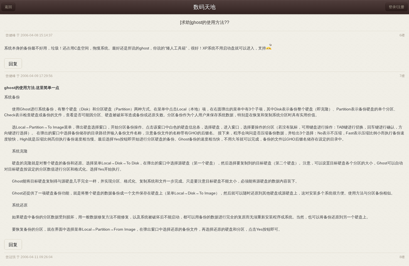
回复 (13, 63)
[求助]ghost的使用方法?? (204, 22)
